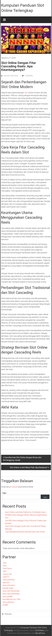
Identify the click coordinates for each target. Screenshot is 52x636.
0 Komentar (28, 76)
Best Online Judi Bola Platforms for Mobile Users (25, 512)
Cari (4, 493)
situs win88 (7, 596)
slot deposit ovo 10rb (11, 599)
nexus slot (7, 574)
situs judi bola (9, 580)
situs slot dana (9, 585)
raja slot (6, 582)
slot (26, 93)
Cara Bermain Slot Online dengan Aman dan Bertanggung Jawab (22, 458)
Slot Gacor (7, 568)
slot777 (6, 577)
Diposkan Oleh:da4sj (10, 76)
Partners (8, 614)
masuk (14, 487)
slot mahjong (8, 602)
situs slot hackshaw (11, 591)
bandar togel (8, 588)
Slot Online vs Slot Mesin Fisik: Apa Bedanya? (29, 467)
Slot (3, 50)
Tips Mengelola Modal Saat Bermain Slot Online (25, 532)
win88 (5, 605)
